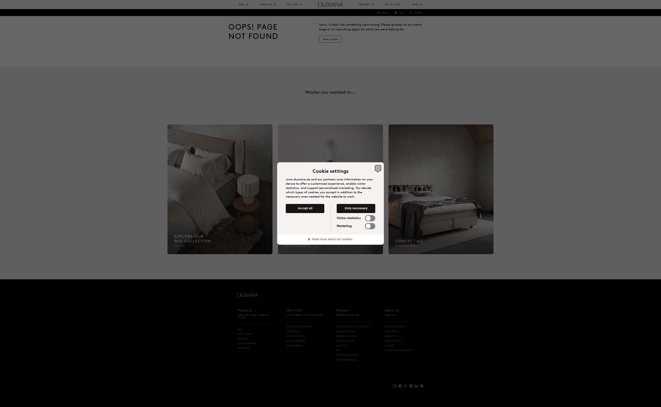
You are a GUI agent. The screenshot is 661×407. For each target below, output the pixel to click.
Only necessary (356, 208)
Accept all (305, 208)
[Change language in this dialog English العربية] (377, 168)
